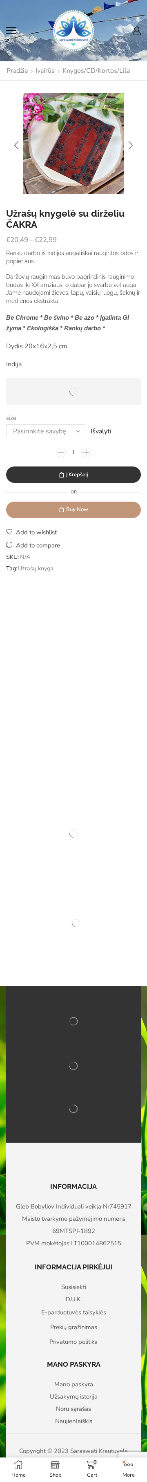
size (11, 418)
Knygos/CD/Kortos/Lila (96, 70)
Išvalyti (101, 431)
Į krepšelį (77, 474)
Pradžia (17, 70)
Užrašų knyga (35, 568)
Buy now (77, 509)
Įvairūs (45, 70)
